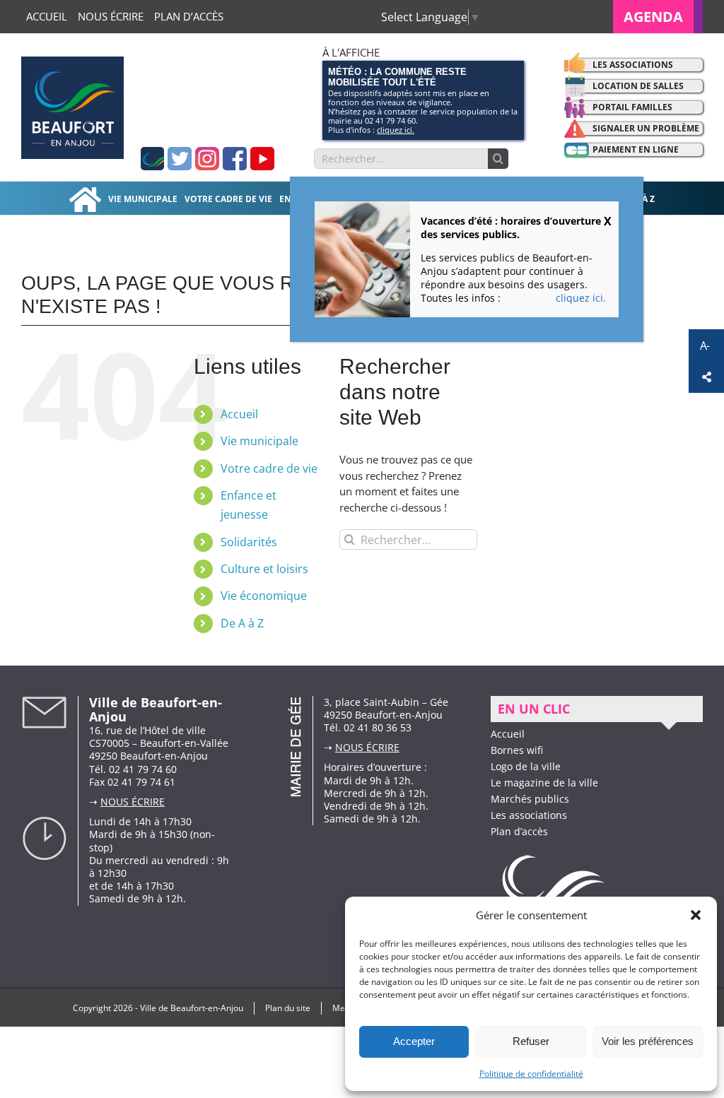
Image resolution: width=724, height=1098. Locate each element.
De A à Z (242, 623)
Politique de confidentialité (531, 1074)
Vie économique (264, 595)
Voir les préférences (648, 1041)
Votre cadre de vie (269, 468)
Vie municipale (259, 441)
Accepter (414, 1041)
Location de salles (638, 86)
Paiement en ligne (635, 149)
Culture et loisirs (264, 569)
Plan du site (287, 1008)
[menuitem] (658, 16)
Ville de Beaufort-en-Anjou (191, 1008)
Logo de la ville (526, 766)
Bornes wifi (517, 750)
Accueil (239, 414)
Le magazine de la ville (544, 782)
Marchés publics (530, 798)
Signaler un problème (645, 128)
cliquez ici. (395, 129)
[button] (696, 915)
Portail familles (632, 107)
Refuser (531, 1041)
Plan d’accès (519, 831)
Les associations (632, 65)
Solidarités (249, 542)
